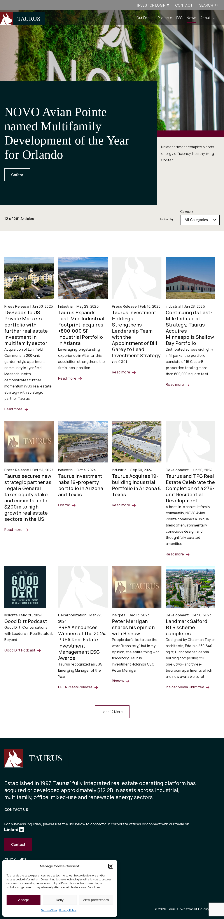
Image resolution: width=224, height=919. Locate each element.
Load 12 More (112, 711)
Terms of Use (49, 910)
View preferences (96, 900)
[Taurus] (22, 18)
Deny (60, 900)
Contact (18, 844)
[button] (110, 866)
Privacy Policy (68, 910)
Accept (23, 900)
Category (187, 211)
